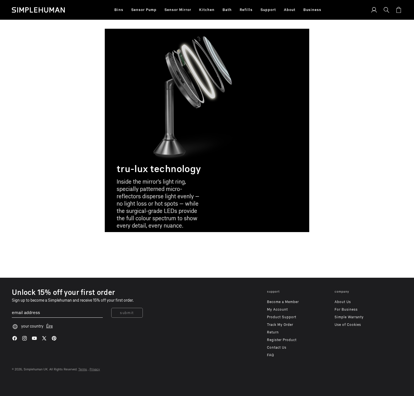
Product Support (281, 317)
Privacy (95, 369)
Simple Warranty (349, 317)
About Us (343, 302)
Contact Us (276, 348)
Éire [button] (49, 326)
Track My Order (280, 325)
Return (273, 332)
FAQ (270, 355)
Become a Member (283, 302)
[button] (118, 9)
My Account (277, 310)
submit (127, 313)
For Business (346, 310)
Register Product (282, 340)
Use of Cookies (348, 325)
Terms (82, 369)
